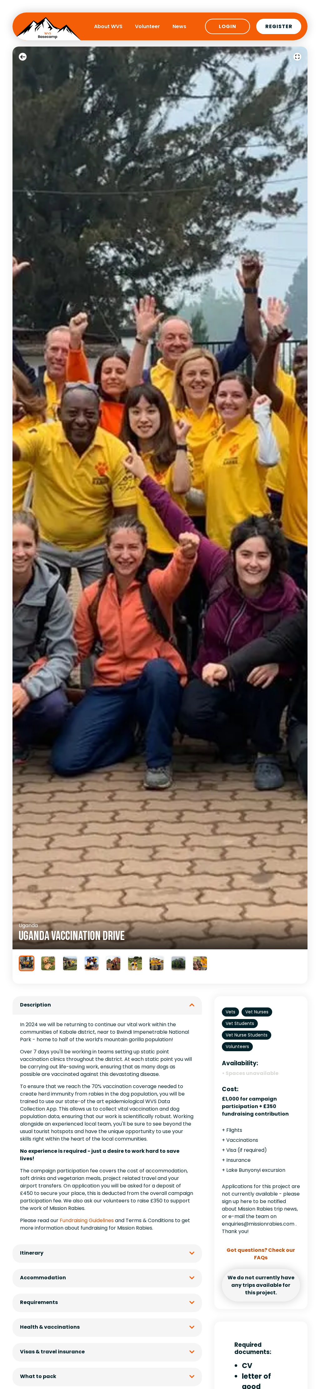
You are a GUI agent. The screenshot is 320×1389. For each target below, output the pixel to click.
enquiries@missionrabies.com (258, 1223)
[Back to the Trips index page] (23, 57)
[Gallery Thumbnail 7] (156, 963)
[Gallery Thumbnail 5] (113, 963)
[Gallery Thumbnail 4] (91, 963)
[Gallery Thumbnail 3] (70, 963)
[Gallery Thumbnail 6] (135, 963)
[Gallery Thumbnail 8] (178, 963)
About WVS (108, 26)
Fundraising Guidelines (87, 1220)
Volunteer (147, 26)
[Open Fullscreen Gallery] (297, 57)
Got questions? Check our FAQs (261, 1254)
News (179, 26)
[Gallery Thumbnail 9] (200, 963)
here (246, 1201)
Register (278, 26)
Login (227, 26)
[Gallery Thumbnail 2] (48, 963)
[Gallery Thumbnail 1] (26, 963)
